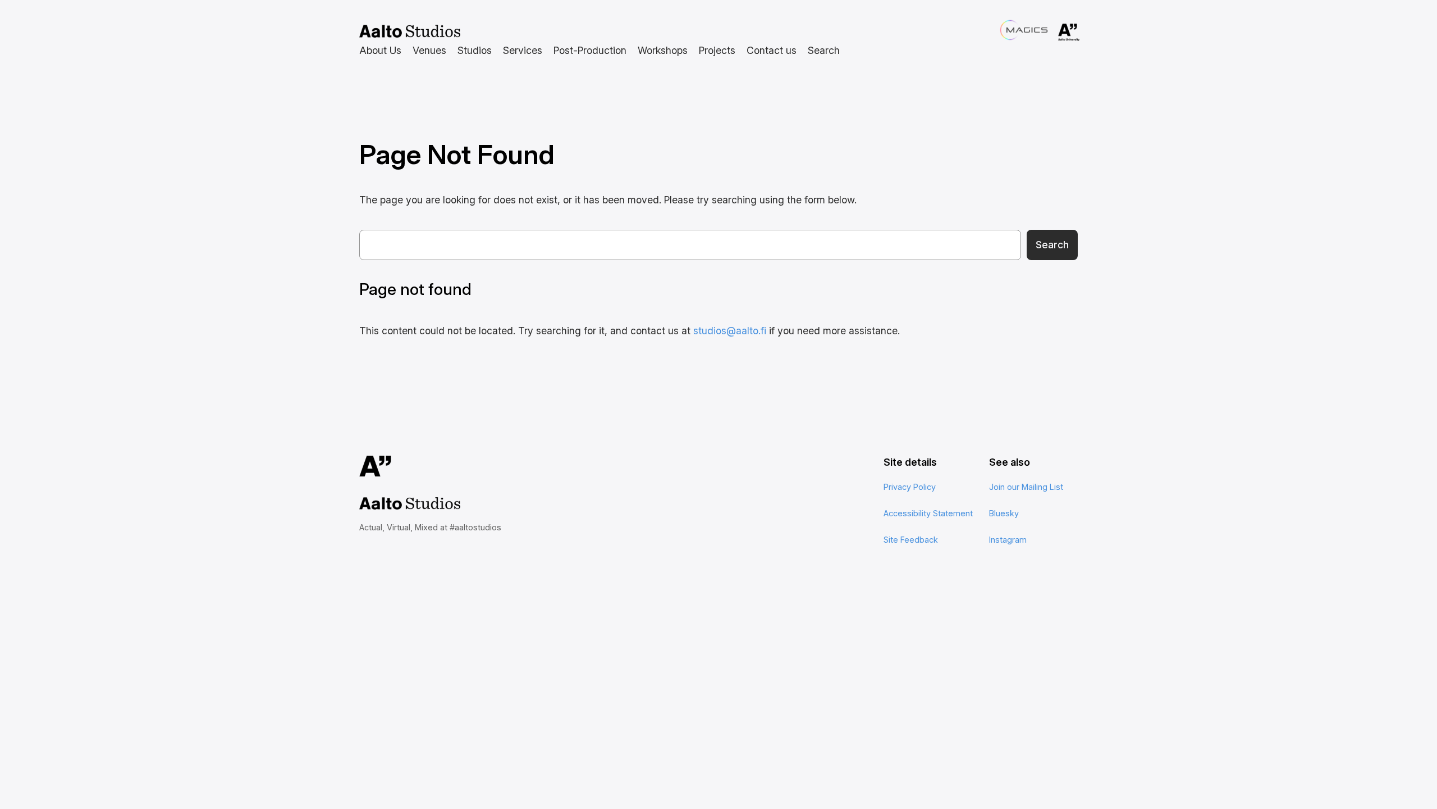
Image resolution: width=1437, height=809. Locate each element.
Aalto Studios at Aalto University (409, 31)
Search (1052, 245)
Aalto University (1053, 33)
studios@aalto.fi (729, 331)
